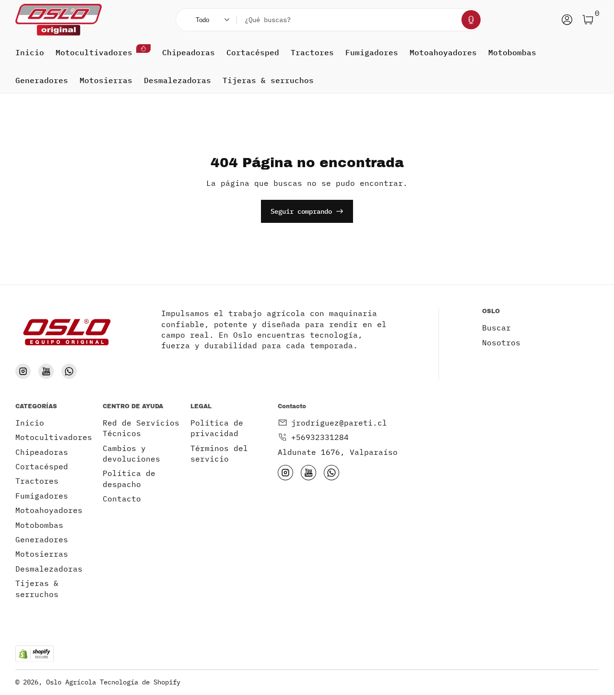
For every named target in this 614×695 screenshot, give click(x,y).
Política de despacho (129, 478)
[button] (471, 19)
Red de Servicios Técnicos (141, 428)
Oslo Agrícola (71, 682)
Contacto (122, 498)
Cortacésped (252, 52)
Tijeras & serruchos (268, 80)
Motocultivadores (94, 52)
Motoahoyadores (443, 52)
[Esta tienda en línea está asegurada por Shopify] (34, 654)
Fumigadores (371, 52)
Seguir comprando (301, 211)
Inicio (29, 52)
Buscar (496, 327)
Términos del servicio (219, 453)
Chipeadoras (188, 52)
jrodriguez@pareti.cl (339, 422)
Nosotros (501, 342)
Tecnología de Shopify (140, 682)
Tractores (312, 52)
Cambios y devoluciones (131, 453)
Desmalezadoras (177, 80)
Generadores (41, 80)
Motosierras (106, 80)
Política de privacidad (216, 428)
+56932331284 (320, 437)
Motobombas (512, 52)
